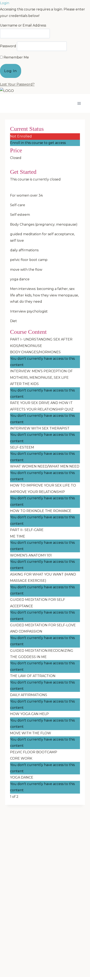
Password (8, 46)
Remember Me (16, 57)
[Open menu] (79, 103)
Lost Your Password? (17, 84)
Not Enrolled (21, 136)
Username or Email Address (23, 25)
